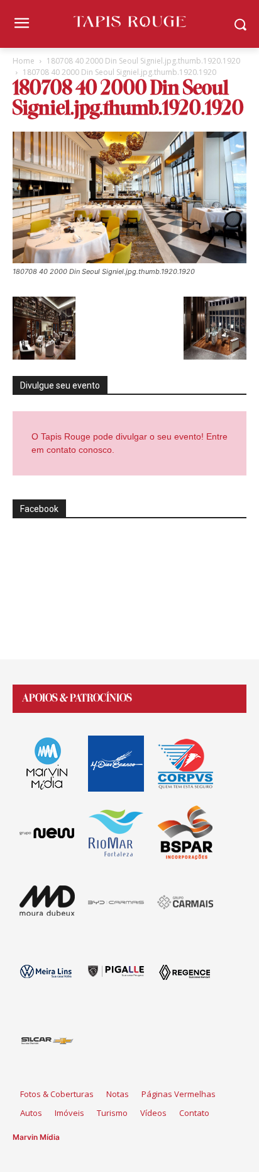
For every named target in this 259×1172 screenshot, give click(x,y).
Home (24, 60)
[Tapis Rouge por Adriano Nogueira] (129, 21)
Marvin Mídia (36, 1137)
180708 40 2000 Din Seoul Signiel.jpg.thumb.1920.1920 (143, 60)
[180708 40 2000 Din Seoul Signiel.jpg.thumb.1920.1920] (129, 259)
